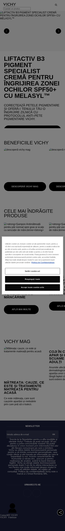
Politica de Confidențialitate (42, 262)
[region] (32, 265)
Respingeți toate (32, 279)
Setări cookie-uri (32, 271)
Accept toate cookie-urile (32, 287)
